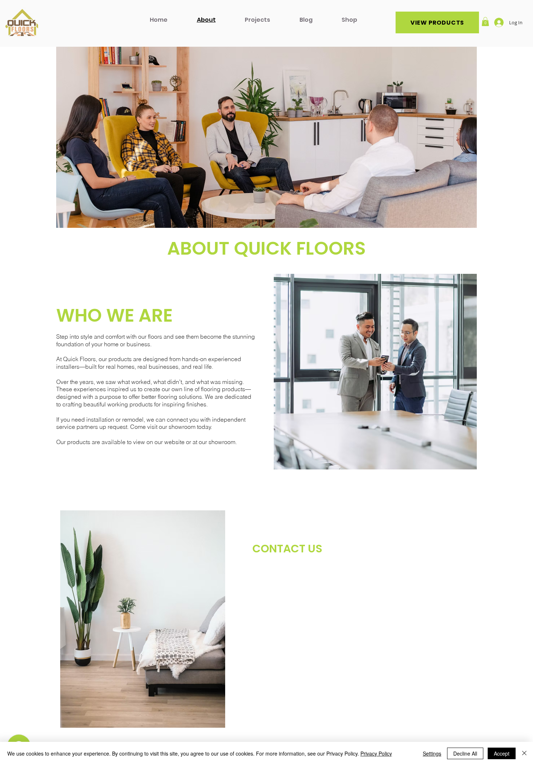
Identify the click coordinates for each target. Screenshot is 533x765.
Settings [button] (432, 753)
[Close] (524, 753)
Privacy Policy (376, 753)
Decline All (465, 753)
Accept (501, 753)
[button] (485, 21)
